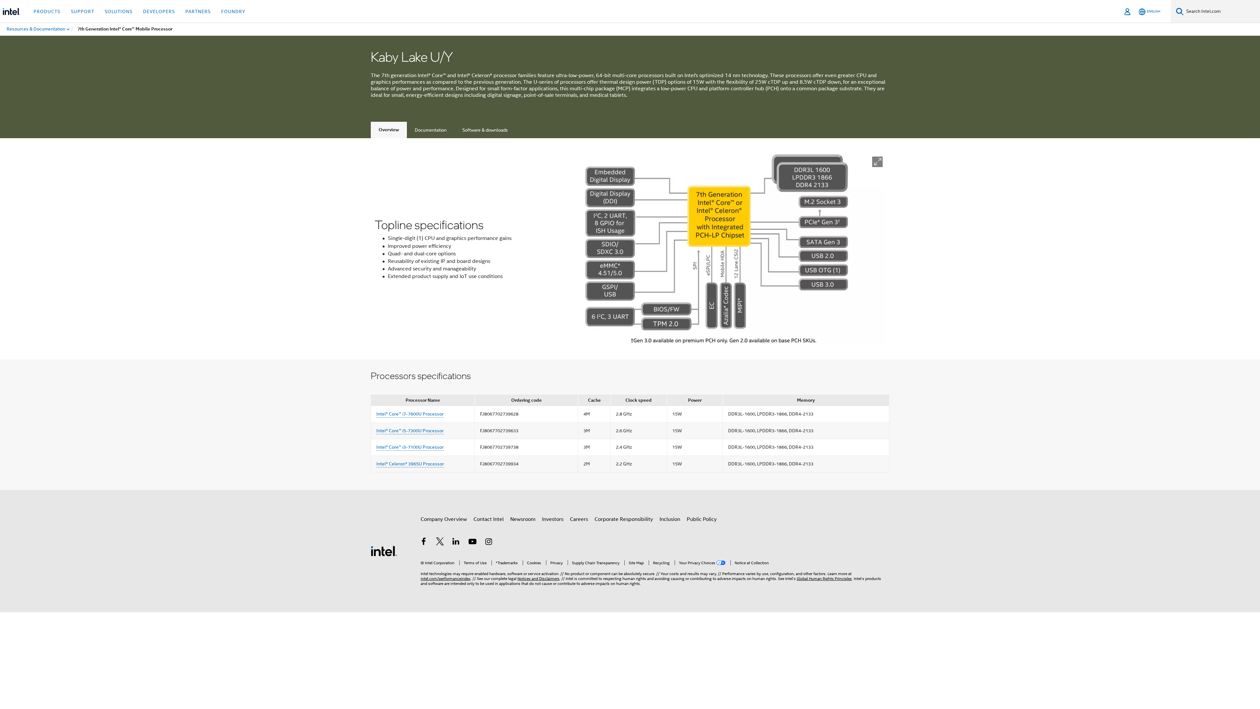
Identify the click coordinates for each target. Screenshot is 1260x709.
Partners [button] (198, 11)
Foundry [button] (233, 11)
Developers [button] (159, 11)
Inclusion (670, 519)
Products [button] (46, 11)
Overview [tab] (389, 130)
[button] (877, 162)
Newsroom (523, 519)
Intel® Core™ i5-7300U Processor (410, 431)
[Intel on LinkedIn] (456, 542)
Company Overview (444, 519)
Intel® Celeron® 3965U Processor (410, 464)
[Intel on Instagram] (488, 542)
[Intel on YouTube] (472, 542)
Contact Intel (488, 519)
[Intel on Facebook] (423, 542)
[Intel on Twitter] (440, 542)
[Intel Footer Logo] (384, 551)
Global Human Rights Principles (824, 578)
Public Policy (702, 519)
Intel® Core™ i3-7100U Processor (410, 447)
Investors (552, 519)
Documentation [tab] (431, 130)
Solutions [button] (119, 11)
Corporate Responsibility (624, 519)
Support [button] (82, 11)
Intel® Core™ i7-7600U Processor (410, 414)
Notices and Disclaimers (538, 578)
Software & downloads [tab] (485, 130)
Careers (579, 519)
